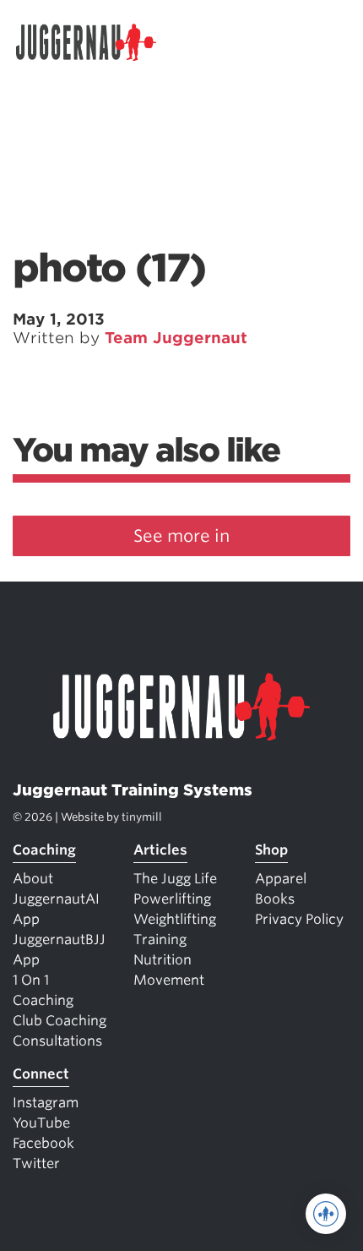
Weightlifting (174, 919)
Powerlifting (172, 899)
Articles (160, 850)
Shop (271, 850)
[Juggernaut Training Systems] (93, 42)
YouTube (41, 1123)
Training (160, 939)
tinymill (142, 817)
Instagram (46, 1103)
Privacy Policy (299, 919)
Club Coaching (59, 1021)
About (33, 879)
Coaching (44, 850)
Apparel (280, 879)
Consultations (57, 1041)
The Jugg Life (175, 879)
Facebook (43, 1143)
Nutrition (162, 960)
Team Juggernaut (176, 338)
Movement (168, 980)
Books (275, 899)
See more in (181, 536)
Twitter (36, 1163)
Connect (41, 1074)
